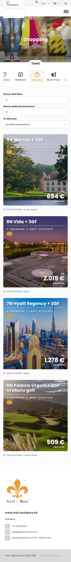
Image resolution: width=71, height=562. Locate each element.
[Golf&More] (13, 9)
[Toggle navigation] (66, 11)
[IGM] (17, 490)
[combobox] (35, 112)
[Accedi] (65, 3)
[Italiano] (57, 3)
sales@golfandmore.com (25, 532)
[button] (35, 124)
